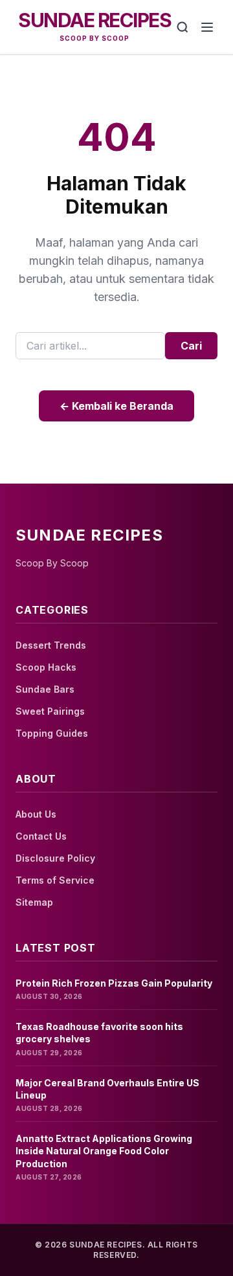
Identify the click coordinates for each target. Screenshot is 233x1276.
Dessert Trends (51, 645)
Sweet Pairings (50, 711)
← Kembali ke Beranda (116, 405)
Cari (191, 345)
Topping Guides (52, 733)
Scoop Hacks (46, 667)
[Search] (182, 27)
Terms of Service (55, 880)
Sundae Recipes (94, 20)
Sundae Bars (45, 689)
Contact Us (41, 836)
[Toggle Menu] (207, 27)
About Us (36, 814)
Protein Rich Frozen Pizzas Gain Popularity (114, 983)
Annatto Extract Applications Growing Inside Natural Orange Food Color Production (104, 1151)
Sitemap (34, 902)
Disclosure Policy (55, 858)
